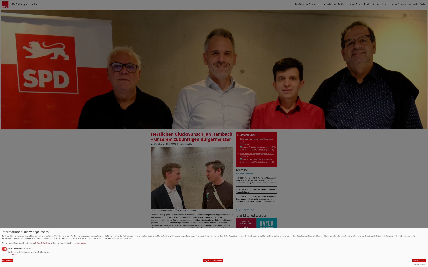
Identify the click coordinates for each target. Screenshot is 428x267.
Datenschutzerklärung (43, 243)
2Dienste (12, 254)
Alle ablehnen (7, 260)
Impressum (81, 243)
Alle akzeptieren (419, 260)
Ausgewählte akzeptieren (212, 260)
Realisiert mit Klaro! (420, 264)
